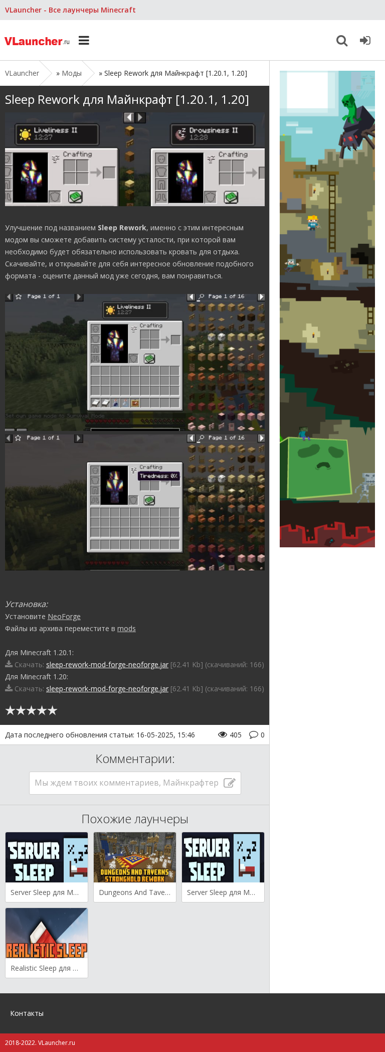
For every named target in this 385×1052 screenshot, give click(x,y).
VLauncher (37, 40)
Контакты (27, 1013)
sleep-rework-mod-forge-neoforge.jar (107, 664)
